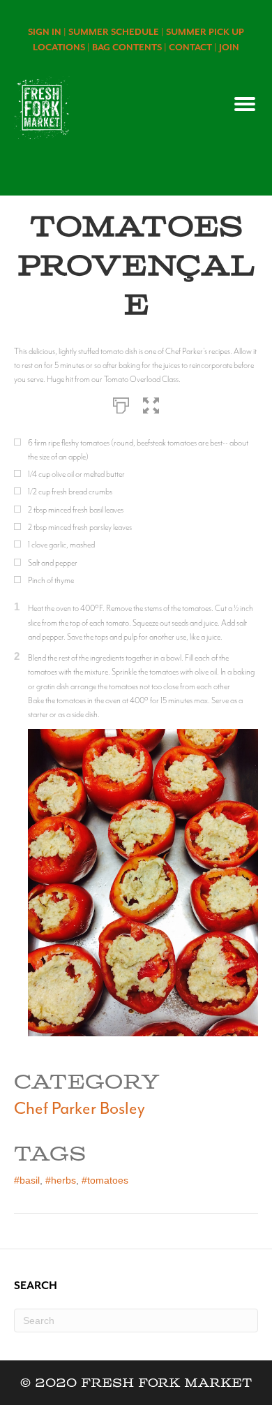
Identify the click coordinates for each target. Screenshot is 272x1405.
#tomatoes (105, 1180)
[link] (48, 32)
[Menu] (245, 104)
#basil (27, 1180)
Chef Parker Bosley (79, 1108)
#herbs (60, 1180)
